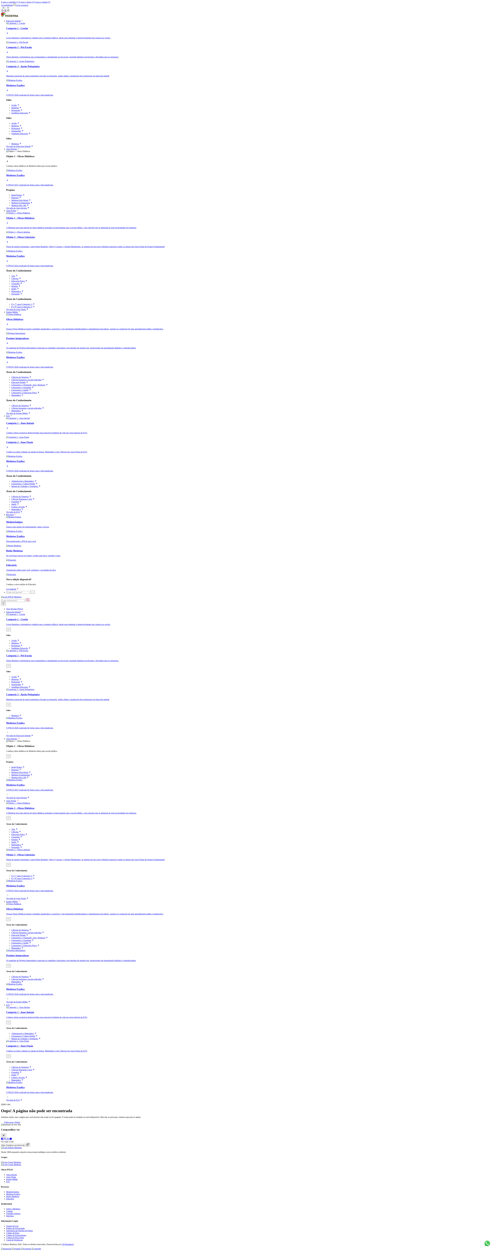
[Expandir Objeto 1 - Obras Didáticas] (8, 756)
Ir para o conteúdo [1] (10, 2)
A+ (3, 8)
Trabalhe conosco (13, 1213)
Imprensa (10, 1216)
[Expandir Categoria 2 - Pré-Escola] (8, 666)
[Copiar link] (27, 1145)
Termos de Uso (12, 1226)
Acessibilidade (7, 5)
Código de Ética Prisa (15, 1238)
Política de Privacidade (15, 1228)
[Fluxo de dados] (5, 11)
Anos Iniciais (11, 1175)
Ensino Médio (12, 1179)
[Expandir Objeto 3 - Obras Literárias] (8, 865)
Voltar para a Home (12, 1122)
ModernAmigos (12, 1192)
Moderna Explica (13, 1194)
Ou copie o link (7, 1142)
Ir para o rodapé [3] (42, 2)
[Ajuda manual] (8, 11)
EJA (8, 1182)
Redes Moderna (12, 1196)
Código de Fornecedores (16, 1235)
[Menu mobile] (3, 604)
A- (8, 8)
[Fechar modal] (3, 1135)
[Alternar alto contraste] (2, 10)
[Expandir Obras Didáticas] (8, 919)
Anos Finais (11, 1177)
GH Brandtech (68, 1244)
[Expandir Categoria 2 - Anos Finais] (8, 1056)
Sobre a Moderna (13, 1209)
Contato (9, 1211)
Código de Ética (12, 1233)
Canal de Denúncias (14, 1240)
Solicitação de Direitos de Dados (19, 1231)
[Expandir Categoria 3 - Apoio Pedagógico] (8, 705)
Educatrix (10, 1199)
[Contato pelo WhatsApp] (487, 1244)
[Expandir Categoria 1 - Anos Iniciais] (8, 1022)
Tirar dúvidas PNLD (14, 609)
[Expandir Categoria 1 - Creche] (8, 629)
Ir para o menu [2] (26, 2)
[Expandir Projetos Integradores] (8, 966)
